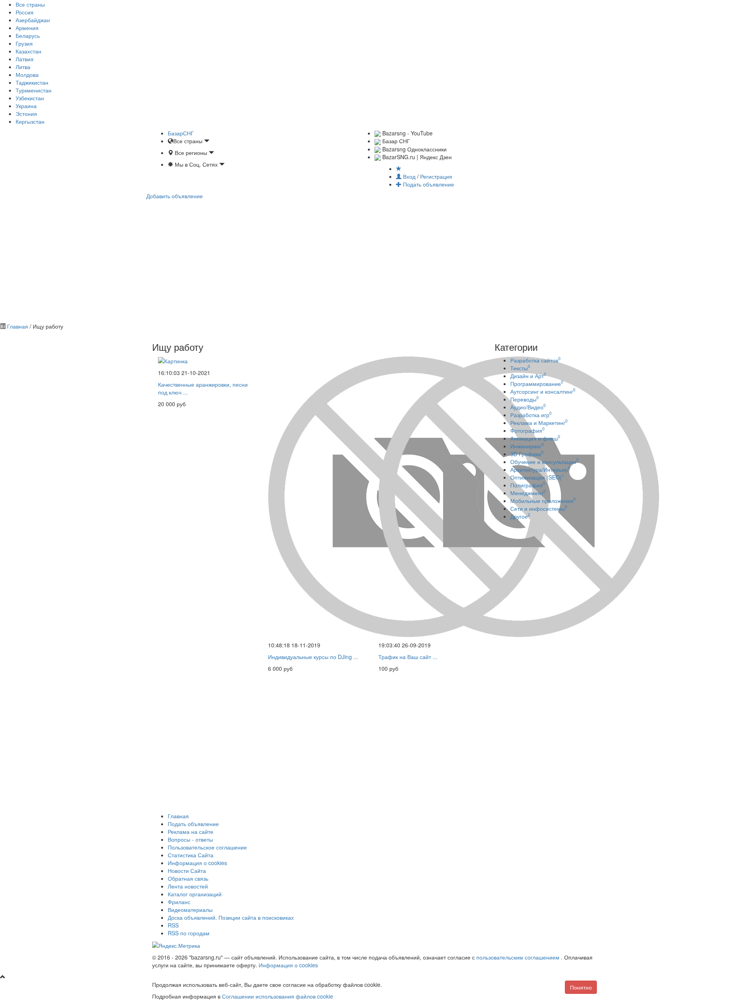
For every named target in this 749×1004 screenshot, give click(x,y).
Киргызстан (30, 121)
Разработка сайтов (535, 360)
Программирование (536, 383)
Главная (17, 326)
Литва (23, 67)
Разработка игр (531, 415)
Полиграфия (527, 485)
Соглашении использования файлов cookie (277, 996)
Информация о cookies (197, 863)
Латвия (25, 59)
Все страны (30, 4)
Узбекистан (30, 98)
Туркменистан (33, 90)
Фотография (527, 430)
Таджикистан (32, 82)
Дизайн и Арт (528, 376)
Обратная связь (188, 878)
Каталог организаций (195, 894)
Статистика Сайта (190, 855)
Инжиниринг (527, 446)
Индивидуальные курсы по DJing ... (313, 657)
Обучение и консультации (544, 462)
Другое (520, 516)
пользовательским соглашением (518, 957)
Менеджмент (528, 493)
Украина (26, 106)
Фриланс (179, 902)
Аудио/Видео (528, 407)
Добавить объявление (174, 196)
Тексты (520, 368)
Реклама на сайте (190, 831)
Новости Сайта (187, 870)
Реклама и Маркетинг (539, 422)
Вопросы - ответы (190, 839)
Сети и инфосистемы (538, 508)
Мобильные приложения (543, 501)
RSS (173, 925)
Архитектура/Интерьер (540, 469)
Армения (27, 28)
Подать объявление (427, 184)
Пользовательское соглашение (207, 847)
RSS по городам (188, 933)
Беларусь (28, 35)
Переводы (524, 399)
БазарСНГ (181, 133)
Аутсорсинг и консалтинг (542, 391)
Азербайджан (33, 20)
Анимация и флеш (535, 438)
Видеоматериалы (190, 909)
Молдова (27, 74)
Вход (409, 176)
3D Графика (526, 454)
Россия (25, 12)
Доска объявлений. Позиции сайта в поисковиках (231, 917)
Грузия (24, 43)
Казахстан (28, 51)
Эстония (26, 113)
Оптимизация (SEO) (537, 477)
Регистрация (436, 176)
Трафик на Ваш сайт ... (407, 657)
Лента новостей (188, 886)
